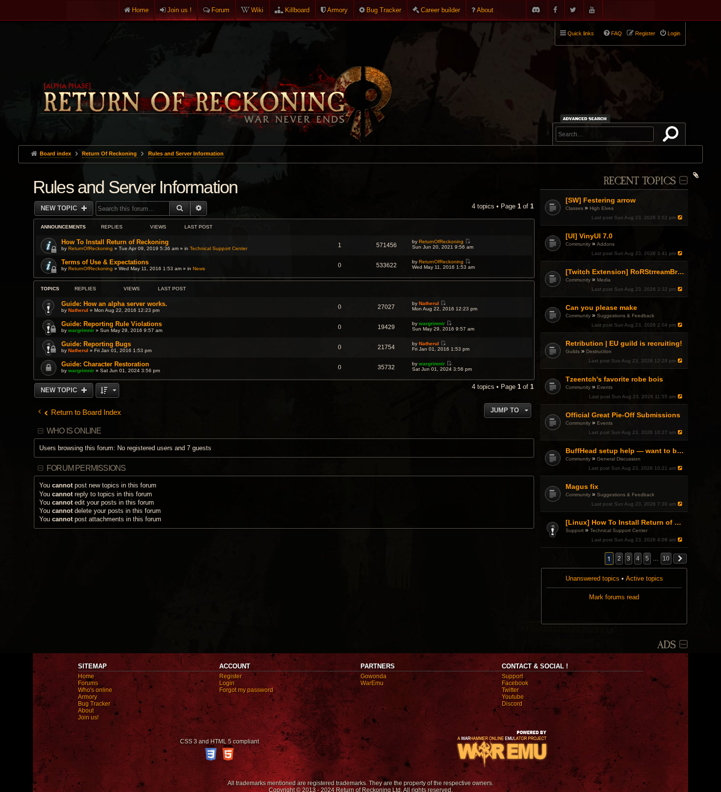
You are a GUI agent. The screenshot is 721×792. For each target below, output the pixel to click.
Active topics (644, 578)
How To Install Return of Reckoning (115, 242)
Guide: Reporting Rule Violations (111, 324)
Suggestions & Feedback (625, 315)
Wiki (257, 10)
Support (575, 530)
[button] (680, 558)
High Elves (602, 208)
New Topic (60, 208)
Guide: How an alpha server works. (114, 303)
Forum (220, 10)
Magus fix (582, 486)
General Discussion (619, 458)
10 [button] (666, 558)
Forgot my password (246, 690)
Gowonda (373, 676)
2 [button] (619, 558)
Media (604, 279)
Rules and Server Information (135, 187)
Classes (574, 208)
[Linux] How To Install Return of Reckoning (626, 522)
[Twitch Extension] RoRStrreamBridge (626, 272)
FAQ (616, 33)
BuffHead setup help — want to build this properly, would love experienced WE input (626, 451)
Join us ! (179, 10)
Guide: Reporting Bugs (96, 344)
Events (605, 387)
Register (230, 676)
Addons (606, 244)
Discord (512, 703)
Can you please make (601, 307)
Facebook (515, 683)
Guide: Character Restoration (105, 364)
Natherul (78, 310)
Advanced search (586, 118)
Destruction (599, 351)
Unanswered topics (592, 578)
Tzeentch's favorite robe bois (614, 379)
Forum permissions (86, 468)
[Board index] (215, 79)
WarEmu (372, 683)
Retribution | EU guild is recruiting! (624, 343)
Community (578, 244)
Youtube (513, 696)
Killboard (297, 10)
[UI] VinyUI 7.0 (589, 236)
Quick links (580, 33)
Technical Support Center (618, 530)
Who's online (95, 690)
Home (140, 10)
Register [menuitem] (645, 33)
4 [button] (638, 558)
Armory (337, 10)
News (199, 268)
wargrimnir (81, 330)
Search (672, 136)
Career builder (440, 10)
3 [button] (628, 558)
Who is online (74, 431)
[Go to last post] (680, 217)
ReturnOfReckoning (90, 248)
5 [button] (647, 558)
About (485, 10)
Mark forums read (614, 597)
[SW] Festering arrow (601, 200)
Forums (88, 683)
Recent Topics (639, 181)
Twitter (510, 690)
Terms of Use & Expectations (105, 262)
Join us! (88, 717)
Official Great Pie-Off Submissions (623, 415)
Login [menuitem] (674, 33)
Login (226, 683)
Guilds (573, 351)
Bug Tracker (383, 10)
